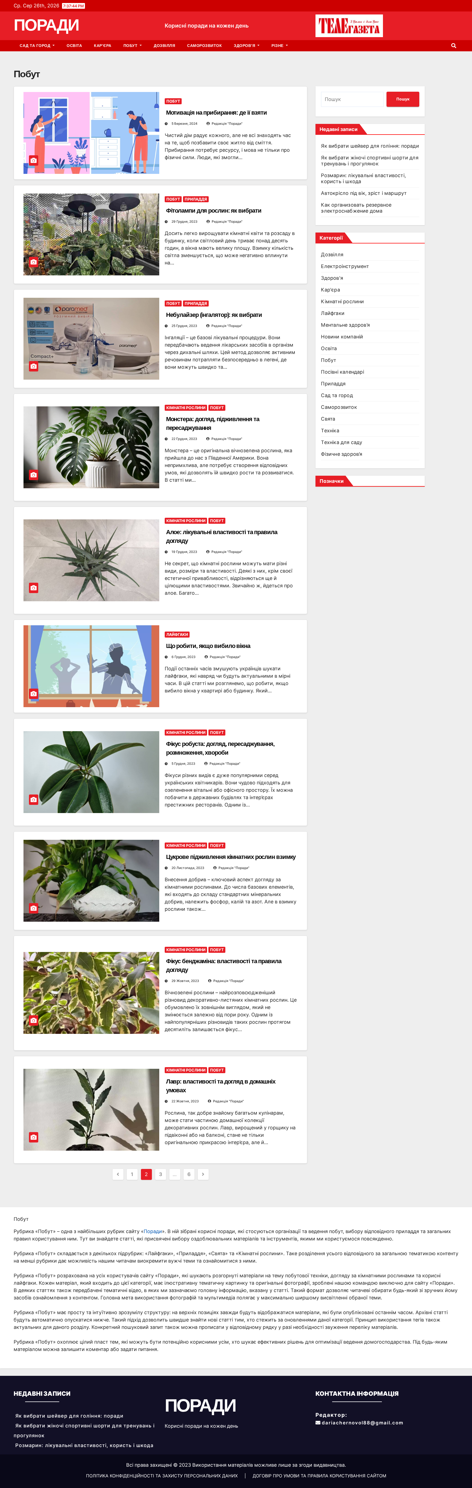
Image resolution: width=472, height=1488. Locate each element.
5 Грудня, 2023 (183, 763)
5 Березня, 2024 (184, 123)
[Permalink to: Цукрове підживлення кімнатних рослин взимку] (91, 881)
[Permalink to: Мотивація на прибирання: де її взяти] (91, 133)
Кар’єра (102, 45)
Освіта (74, 45)
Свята (328, 419)
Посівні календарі (342, 372)
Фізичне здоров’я (341, 454)
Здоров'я (332, 278)
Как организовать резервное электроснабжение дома (356, 208)
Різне (278, 45)
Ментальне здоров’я (345, 325)
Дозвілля (164, 45)
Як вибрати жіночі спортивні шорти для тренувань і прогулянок (369, 160)
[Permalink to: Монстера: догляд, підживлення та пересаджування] (91, 447)
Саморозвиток (204, 45)
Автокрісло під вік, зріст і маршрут (364, 193)
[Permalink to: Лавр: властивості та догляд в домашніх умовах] (91, 1110)
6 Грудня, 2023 (184, 657)
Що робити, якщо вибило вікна (208, 645)
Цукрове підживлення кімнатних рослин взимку (231, 856)
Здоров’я (245, 45)
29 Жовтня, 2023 (185, 981)
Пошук (402, 99)
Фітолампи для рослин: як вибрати (213, 210)
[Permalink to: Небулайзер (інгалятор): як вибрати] (91, 339)
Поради (46, 25)
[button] (453, 46)
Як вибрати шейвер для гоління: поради (370, 146)
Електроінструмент (345, 266)
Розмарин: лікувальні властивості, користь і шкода (84, 1445)
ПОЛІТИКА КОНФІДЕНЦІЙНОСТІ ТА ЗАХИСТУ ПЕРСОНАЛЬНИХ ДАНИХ (162, 1475)
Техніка (330, 430)
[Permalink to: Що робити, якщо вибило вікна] (91, 666)
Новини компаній (342, 337)
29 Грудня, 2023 (184, 221)
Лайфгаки (177, 634)
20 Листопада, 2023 (188, 868)
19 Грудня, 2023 (184, 552)
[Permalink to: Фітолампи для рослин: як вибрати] (91, 234)
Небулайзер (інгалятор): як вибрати (214, 314)
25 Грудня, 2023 (184, 326)
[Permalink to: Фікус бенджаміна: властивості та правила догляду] (91, 993)
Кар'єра (330, 290)
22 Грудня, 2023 (184, 439)
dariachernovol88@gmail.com (362, 1422)
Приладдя (196, 199)
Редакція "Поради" (227, 123)
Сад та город (36, 45)
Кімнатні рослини (185, 407)
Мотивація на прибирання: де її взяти (216, 112)
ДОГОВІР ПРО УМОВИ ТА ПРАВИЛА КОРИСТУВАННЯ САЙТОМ (319, 1475)
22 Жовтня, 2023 (185, 1101)
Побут (131, 45)
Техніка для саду (341, 442)
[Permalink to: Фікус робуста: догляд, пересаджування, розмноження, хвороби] (91, 772)
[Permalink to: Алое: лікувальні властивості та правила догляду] (91, 560)
